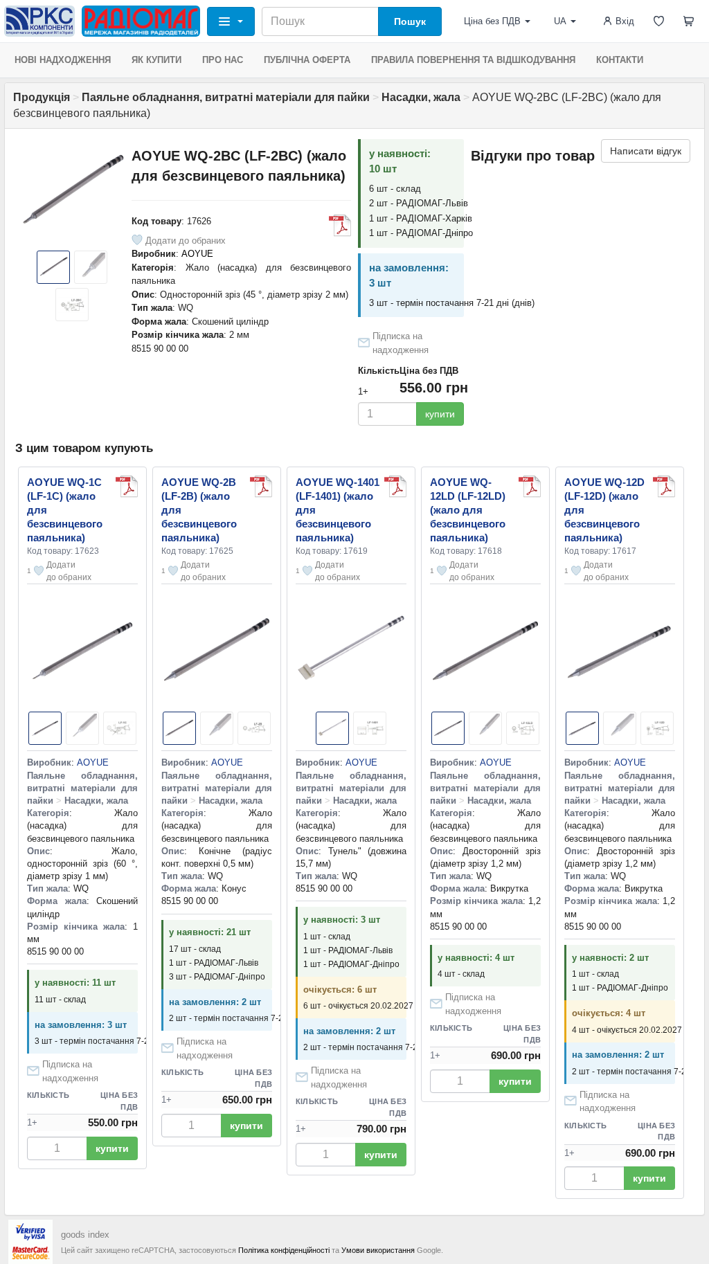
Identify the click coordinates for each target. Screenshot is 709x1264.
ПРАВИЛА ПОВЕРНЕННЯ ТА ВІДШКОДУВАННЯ (473, 60)
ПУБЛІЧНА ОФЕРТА (307, 60)
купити (440, 413)
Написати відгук (645, 150)
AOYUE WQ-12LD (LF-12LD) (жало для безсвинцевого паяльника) (467, 509)
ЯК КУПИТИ (156, 60)
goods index (85, 1234)
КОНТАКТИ (619, 60)
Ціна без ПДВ (492, 21)
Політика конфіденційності (284, 1250)
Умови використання (378, 1250)
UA (560, 21)
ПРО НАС (222, 60)
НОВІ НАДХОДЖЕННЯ (63, 60)
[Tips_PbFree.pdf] (340, 226)
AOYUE (197, 254)
